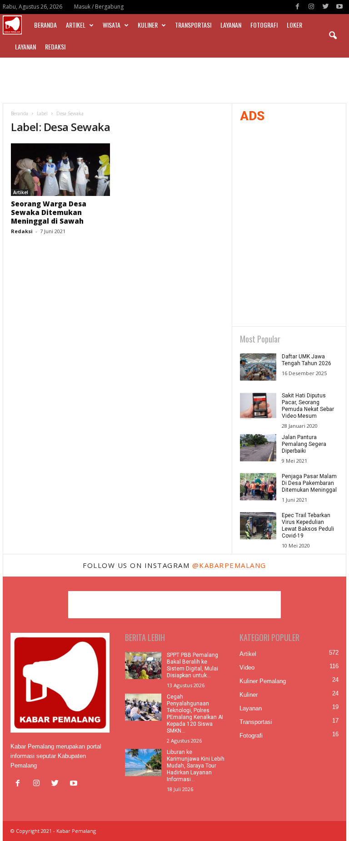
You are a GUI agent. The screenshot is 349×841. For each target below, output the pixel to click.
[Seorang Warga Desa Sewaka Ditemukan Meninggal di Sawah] (60, 169)
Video (246, 667)
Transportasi (193, 24)
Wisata (111, 24)
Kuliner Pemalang (262, 681)
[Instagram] (311, 7)
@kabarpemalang (229, 565)
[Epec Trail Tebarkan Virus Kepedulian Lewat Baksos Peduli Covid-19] (258, 525)
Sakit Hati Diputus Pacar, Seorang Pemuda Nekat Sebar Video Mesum (308, 405)
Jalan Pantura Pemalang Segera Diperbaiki (304, 444)
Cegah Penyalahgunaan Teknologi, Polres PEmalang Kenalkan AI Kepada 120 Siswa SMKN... (195, 714)
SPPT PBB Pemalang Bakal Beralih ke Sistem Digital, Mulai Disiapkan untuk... (192, 665)
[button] (333, 36)
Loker (294, 24)
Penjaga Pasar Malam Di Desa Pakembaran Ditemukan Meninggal (309, 483)
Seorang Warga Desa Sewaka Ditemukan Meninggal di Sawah (48, 212)
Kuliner (148, 24)
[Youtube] (339, 7)
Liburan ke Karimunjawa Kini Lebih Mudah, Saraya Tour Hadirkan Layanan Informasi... (195, 765)
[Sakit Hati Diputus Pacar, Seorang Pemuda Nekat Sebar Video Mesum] (258, 406)
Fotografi (264, 24)
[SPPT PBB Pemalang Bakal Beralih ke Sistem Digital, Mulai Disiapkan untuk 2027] (143, 665)
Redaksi (55, 46)
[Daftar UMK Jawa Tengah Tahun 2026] (258, 367)
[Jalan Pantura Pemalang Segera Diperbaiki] (258, 447)
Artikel (75, 24)
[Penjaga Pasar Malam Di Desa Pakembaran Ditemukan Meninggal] (258, 486)
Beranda (45, 24)
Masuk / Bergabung (99, 6)
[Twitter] (325, 7)
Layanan (230, 24)
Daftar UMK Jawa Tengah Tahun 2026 (306, 360)
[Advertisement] (174, 80)
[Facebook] (297, 7)
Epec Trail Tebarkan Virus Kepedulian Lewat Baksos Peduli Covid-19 (308, 525)
